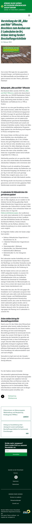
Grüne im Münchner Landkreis (14, 10)
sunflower (13, 515)
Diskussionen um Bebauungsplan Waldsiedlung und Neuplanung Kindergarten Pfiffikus (16, 413)
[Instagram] (16, 477)
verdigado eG (11, 517)
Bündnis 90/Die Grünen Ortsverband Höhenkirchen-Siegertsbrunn (15, 5)
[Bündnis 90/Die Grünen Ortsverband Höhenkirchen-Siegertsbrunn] (2, 6)
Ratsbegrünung (12, 396)
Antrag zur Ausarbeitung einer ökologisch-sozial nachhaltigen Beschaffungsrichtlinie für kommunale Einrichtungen (16, 429)
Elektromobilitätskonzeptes (9, 213)
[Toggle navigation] (29, 15)
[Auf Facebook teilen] (2, 396)
